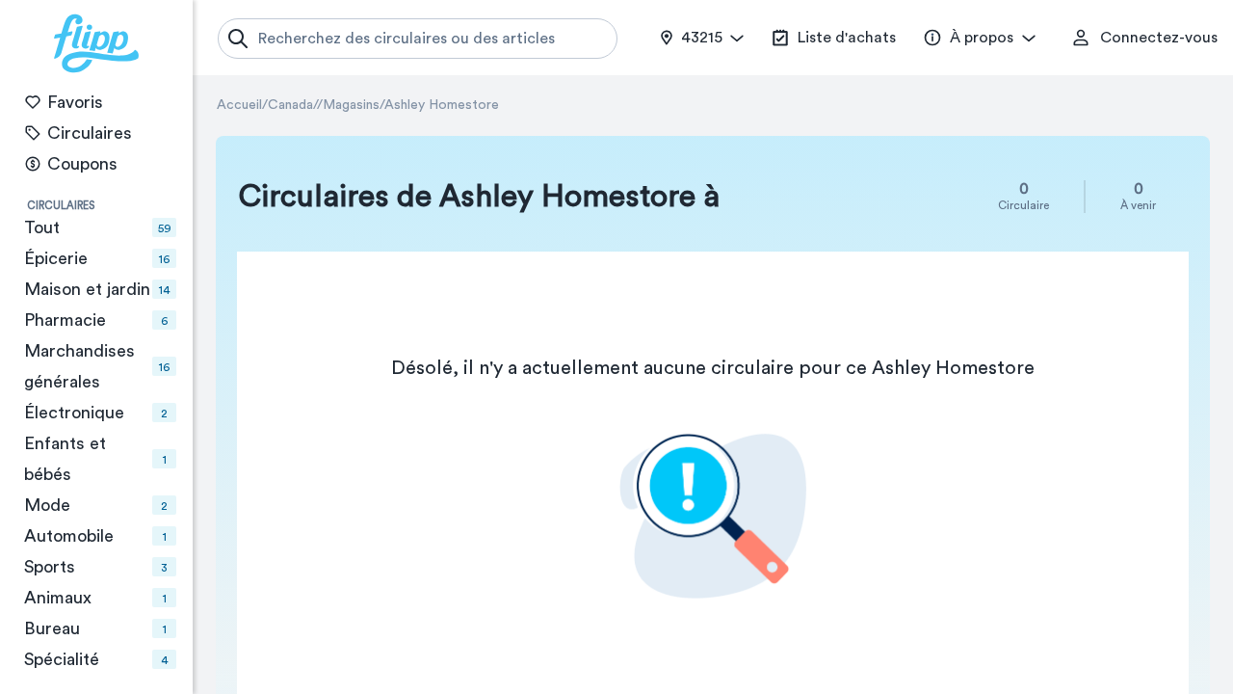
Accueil (239, 105)
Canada (290, 105)
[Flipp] (96, 43)
